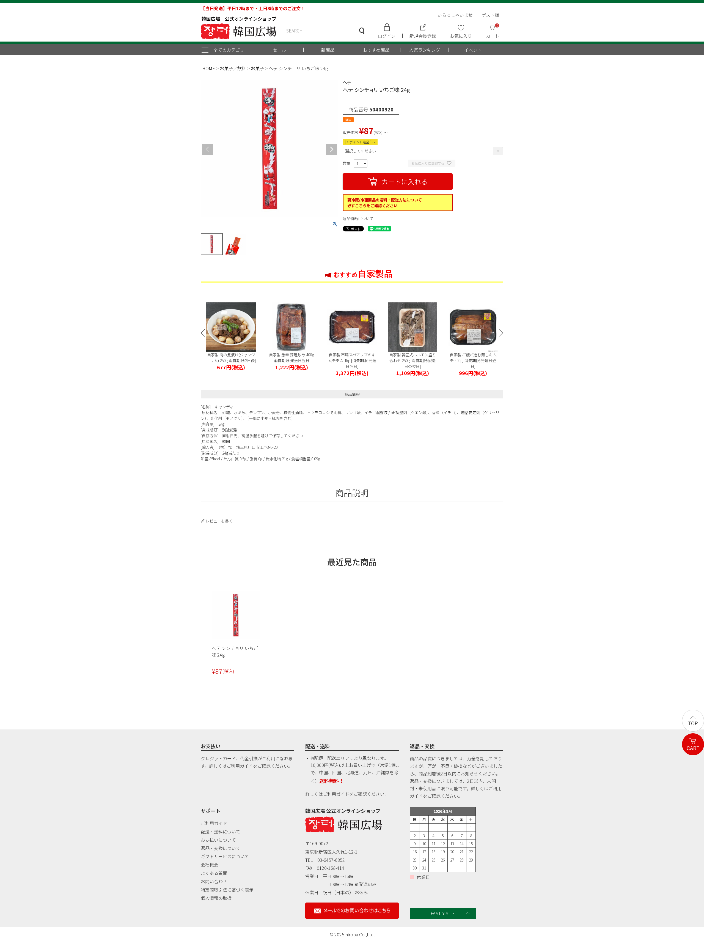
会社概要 (209, 864)
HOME (208, 68)
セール (279, 50)
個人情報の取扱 (216, 898)
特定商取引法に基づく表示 (227, 889)
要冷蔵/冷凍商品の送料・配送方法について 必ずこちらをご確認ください (384, 202)
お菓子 (257, 68)
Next (331, 149)
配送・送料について (220, 831)
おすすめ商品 (376, 50)
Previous (207, 149)
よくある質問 (214, 873)
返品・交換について (220, 848)
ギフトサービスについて (225, 856)
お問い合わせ (214, 881)
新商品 (327, 50)
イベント (473, 50)
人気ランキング (424, 50)
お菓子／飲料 (233, 68)
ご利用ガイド (240, 765)
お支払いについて (218, 839)
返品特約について (358, 218)
